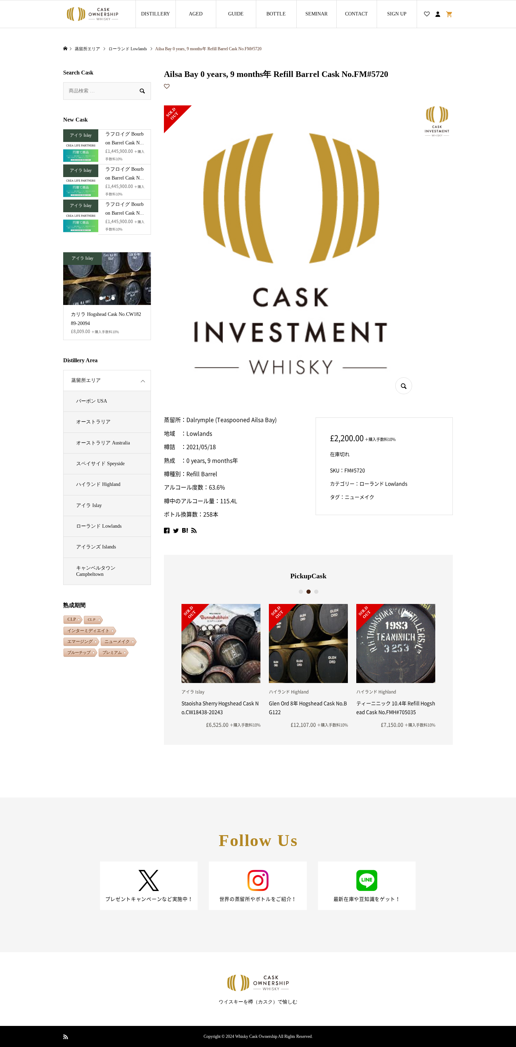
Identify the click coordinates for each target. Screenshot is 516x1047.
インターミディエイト (88, 630)
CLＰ (92, 620)
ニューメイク (359, 497)
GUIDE (236, 14)
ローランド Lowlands (383, 483)
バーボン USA (91, 401)
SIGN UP (396, 14)
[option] (220, 666)
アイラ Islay (89, 505)
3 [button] (316, 592)
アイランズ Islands (96, 546)
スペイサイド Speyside (100, 463)
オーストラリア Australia (103, 443)
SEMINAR (316, 14)
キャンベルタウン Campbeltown (95, 571)
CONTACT (356, 14)
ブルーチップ (79, 652)
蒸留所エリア (86, 380)
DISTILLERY (155, 14)
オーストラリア (93, 421)
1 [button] (300, 592)
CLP (71, 619)
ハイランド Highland (98, 484)
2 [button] (308, 592)
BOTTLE (276, 14)
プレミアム (112, 652)
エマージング (80, 641)
